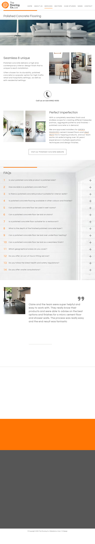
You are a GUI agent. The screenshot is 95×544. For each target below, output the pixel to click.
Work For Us (54, 479)
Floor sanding (8, 479)
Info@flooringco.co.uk (82, 487)
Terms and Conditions (57, 471)
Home (29, 6)
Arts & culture (31, 487)
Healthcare (30, 471)
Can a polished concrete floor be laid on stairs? (28, 214)
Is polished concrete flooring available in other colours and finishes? (37, 200)
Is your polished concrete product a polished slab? (29, 180)
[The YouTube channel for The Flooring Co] (81, 492)
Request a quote (60, 442)
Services (48, 6)
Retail (28, 475)
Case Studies (70, 6)
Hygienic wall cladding (12, 487)
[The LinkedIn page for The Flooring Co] (77, 492)
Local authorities (32, 491)
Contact (88, 6)
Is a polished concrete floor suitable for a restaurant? (31, 221)
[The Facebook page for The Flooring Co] (73, 492)
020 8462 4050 (79, 483)
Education (30, 468)
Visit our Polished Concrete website (47, 152)
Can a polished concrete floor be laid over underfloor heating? (35, 235)
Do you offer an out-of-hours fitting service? (26, 256)
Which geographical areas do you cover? (25, 249)
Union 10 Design (62, 531)
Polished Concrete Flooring (10, 491)
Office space (31, 483)
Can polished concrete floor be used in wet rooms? (29, 207)
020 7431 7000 (79, 485)
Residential (30, 494)
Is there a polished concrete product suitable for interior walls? (35, 193)
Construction (31, 479)
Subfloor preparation (11, 483)
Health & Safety (55, 468)
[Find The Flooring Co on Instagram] (86, 492)
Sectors (58, 6)
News (80, 6)
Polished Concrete (33, 502)
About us (38, 6)
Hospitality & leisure (34, 498)
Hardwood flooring (10, 468)
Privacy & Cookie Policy (58, 475)
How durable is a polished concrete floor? (25, 187)
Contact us (35, 442)
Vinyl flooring (8, 475)
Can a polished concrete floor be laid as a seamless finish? (33, 242)
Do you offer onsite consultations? (21, 269)
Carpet (6, 471)
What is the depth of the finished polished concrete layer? (32, 228)
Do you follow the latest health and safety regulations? (31, 262)
